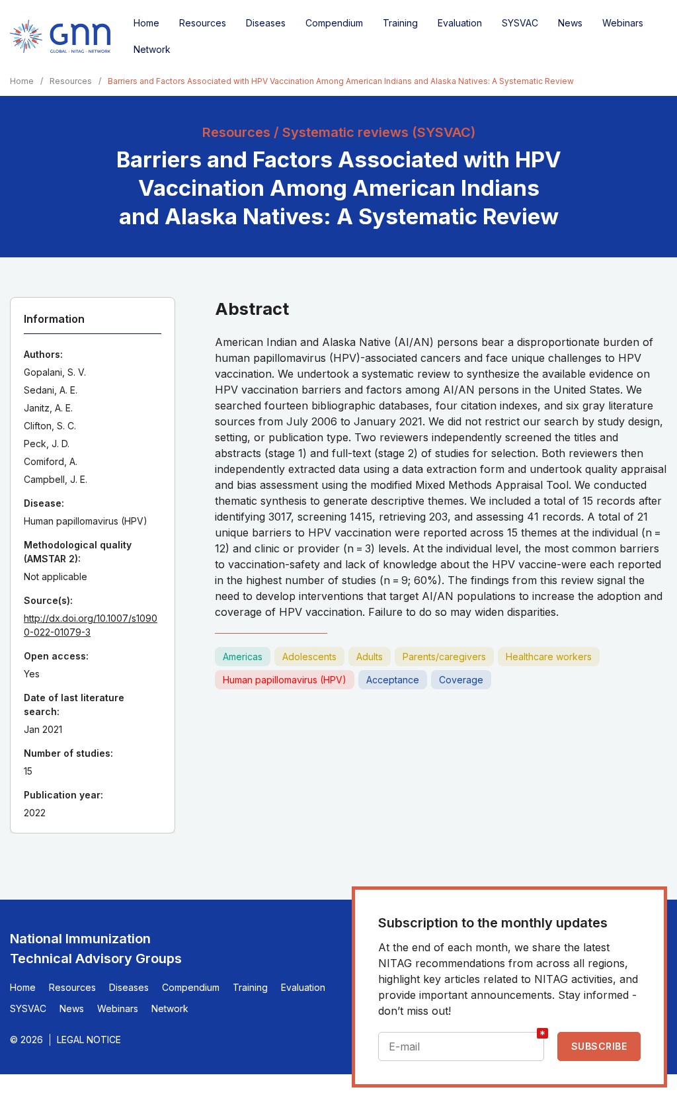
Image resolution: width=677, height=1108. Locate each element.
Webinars (622, 22)
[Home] (60, 36)
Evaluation (460, 22)
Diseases (266, 22)
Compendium (334, 22)
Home (146, 22)
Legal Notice (89, 1039)
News (570, 22)
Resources (202, 22)
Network (152, 49)
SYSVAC (520, 22)
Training (400, 22)
